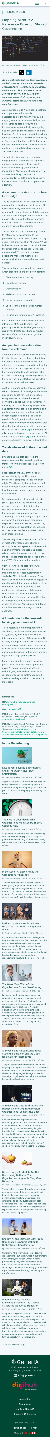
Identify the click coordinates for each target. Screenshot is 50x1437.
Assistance (25, 1404)
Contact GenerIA (25, 1409)
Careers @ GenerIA (25, 1414)
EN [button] (45, 3)
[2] (28, 429)
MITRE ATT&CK (12, 709)
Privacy (33, 1428)
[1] (21, 174)
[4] (10, 467)
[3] (27, 436)
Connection (25, 1399)
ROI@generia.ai (27, 1375)
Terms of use (19, 1428)
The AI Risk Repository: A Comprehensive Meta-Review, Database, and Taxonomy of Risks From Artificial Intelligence (23, 732)
